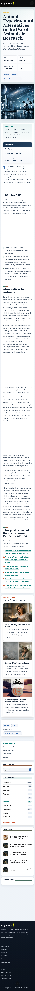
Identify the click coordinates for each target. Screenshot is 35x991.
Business (17, 790)
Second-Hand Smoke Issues (17, 663)
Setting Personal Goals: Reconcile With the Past (18, 853)
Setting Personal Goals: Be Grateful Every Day (19, 837)
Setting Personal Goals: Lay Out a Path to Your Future (21, 845)
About (3, 969)
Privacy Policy (6, 975)
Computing (17, 782)
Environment (17, 805)
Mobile (17, 813)
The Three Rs (9, 149)
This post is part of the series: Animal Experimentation (15, 159)
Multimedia (17, 817)
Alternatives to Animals (13, 153)
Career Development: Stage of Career (20, 870)
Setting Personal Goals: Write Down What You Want (20, 862)
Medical (6, 74)
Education (17, 798)
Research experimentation (12, 79)
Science (6, 12)
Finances (17, 794)
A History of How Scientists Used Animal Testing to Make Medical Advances (17, 559)
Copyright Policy (7, 972)
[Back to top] (18, 983)
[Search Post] (30, 769)
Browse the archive (10, 822)
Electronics (17, 809)
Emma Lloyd (8, 60)
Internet (17, 786)
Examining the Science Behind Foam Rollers (15, 700)
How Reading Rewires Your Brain (17, 625)
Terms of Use (6, 979)
